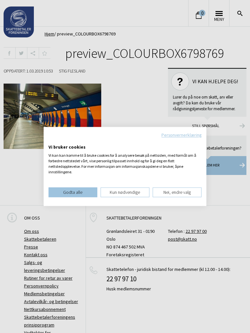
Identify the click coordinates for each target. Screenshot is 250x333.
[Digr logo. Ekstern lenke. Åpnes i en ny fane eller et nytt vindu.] (53, 140)
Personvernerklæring (181, 135)
